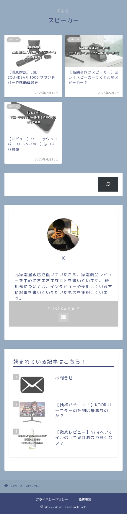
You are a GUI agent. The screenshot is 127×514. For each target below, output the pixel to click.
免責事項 (85, 499)
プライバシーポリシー (52, 499)
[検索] (108, 184)
